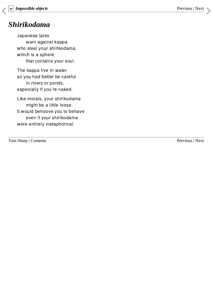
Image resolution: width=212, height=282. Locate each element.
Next (199, 8)
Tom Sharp (18, 140)
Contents (38, 140)
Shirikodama (29, 24)
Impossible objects (31, 8)
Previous (184, 8)
